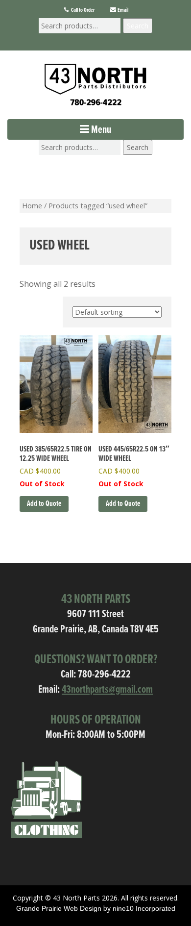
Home (32, 205)
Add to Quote (44, 504)
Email (122, 10)
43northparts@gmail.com (107, 690)
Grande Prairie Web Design (58, 908)
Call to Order (82, 10)
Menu (100, 130)
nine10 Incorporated (144, 908)
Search (137, 25)
